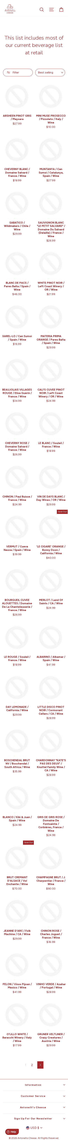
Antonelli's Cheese (33, 1107)
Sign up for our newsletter (33, 1118)
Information (33, 1084)
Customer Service (33, 1096)
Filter (15, 72)
